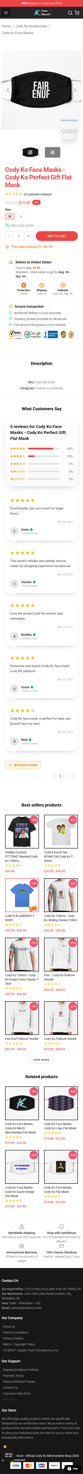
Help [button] (75, 1468)
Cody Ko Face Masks (17, 33)
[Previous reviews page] (53, 776)
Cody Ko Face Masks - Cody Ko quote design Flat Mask (19, 1192)
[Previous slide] (8, 90)
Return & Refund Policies (19, 1381)
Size (8, 209)
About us (9, 1326)
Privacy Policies (13, 1338)
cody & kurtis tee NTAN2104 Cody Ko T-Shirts (58, 856)
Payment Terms (13, 1375)
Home (6, 26)
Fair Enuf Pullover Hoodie (21, 1038)
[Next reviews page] (74, 776)
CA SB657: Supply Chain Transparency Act (31, 1350)
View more (41, 1059)
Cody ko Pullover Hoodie (60, 1038)
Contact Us (10, 1387)
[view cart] (77, 12)
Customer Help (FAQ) (17, 1393)
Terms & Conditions (16, 1332)
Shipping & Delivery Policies (21, 1369)
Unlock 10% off (8, 1455)
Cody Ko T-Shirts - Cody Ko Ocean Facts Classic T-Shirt (22, 979)
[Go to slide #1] (30, 152)
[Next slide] (74, 90)
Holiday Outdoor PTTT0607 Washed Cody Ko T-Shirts (21, 856)
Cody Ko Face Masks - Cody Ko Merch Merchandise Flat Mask (20, 1128)
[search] (70, 12)
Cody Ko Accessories (31, 26)
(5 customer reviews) (38, 194)
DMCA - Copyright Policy (19, 1344)
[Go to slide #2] (52, 152)
